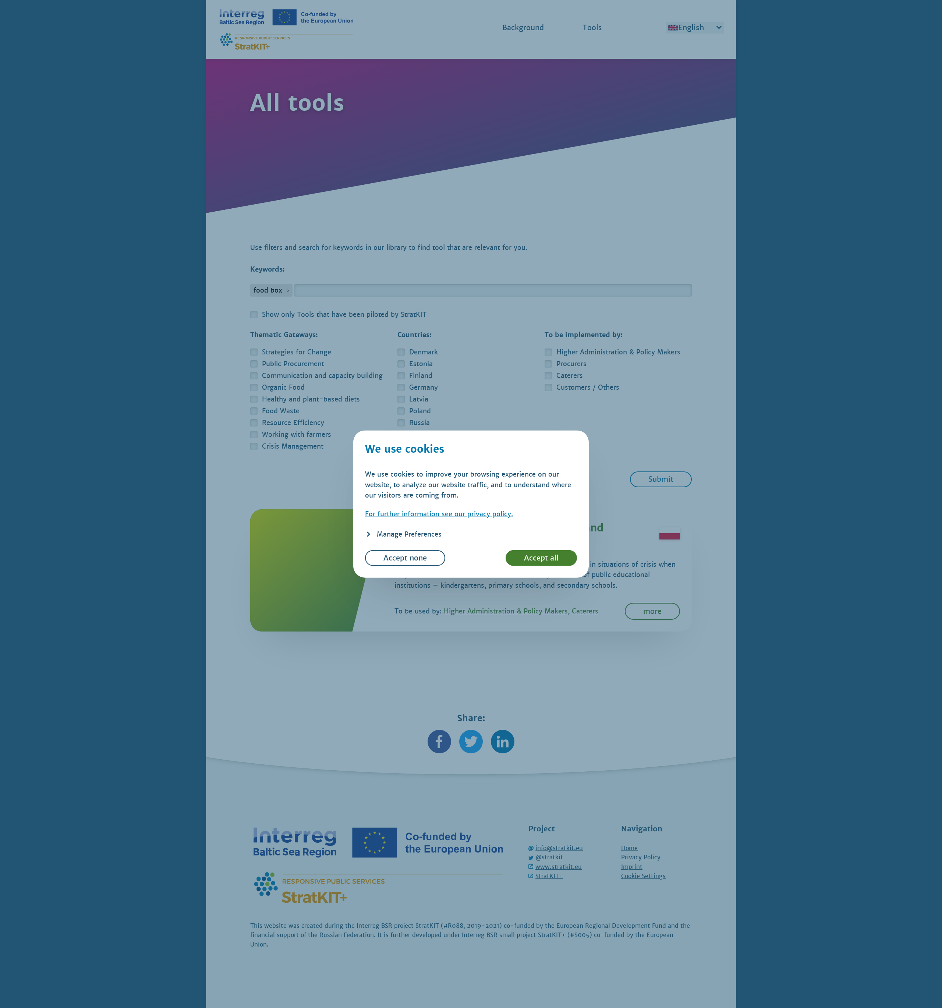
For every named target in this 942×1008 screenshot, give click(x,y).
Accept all (541, 558)
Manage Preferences (409, 534)
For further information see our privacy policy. (439, 514)
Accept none (405, 558)
